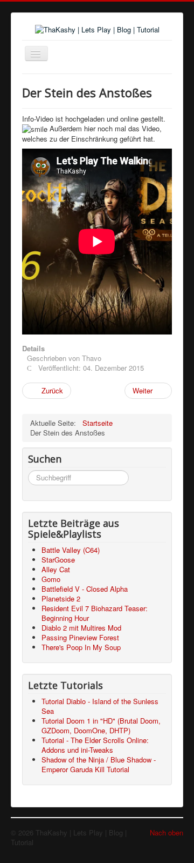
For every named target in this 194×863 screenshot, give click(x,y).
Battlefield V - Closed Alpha (84, 589)
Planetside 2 (60, 598)
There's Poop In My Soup (81, 647)
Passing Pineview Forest (80, 637)
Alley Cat (55, 569)
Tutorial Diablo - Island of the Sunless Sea (99, 706)
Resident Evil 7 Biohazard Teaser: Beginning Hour (94, 613)
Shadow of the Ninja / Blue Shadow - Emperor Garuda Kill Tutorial (98, 764)
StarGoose (58, 559)
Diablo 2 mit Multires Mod (81, 628)
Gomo (50, 579)
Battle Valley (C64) (70, 550)
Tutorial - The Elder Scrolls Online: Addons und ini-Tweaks (95, 745)
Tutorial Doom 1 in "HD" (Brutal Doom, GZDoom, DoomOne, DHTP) (101, 725)
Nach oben (166, 832)
